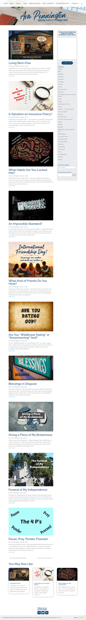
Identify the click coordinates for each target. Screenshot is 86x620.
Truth (59, 152)
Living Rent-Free (20, 63)
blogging (60, 74)
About (11, 3)
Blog (25, 3)
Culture (60, 87)
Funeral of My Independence (28, 489)
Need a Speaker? (48, 3)
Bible (59, 71)
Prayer (60, 122)
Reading (60, 127)
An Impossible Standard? (25, 223)
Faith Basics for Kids (64, 104)
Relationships (62, 134)
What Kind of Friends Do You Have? (28, 282)
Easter (60, 101)
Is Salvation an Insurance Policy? (30, 114)
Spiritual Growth (62, 139)
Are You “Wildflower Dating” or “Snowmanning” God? (29, 336)
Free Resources (35, 3)
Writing (60, 159)
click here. (59, 617)
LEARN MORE (67, 63)
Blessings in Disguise (23, 383)
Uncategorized (62, 154)
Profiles (60, 124)
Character (61, 79)
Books (18, 3)
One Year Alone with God (65, 119)
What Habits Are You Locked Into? (28, 171)
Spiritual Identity (62, 141)
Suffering (60, 144)
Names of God (62, 117)
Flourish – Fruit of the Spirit (66, 109)
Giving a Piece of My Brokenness (30, 435)
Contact (75, 3)
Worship (60, 157)
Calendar (60, 76)
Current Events (62, 89)
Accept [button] (81, 617)
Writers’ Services (62, 3)
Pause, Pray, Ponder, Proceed (28, 539)
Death (59, 99)
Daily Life (60, 92)
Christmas (61, 81)
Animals (60, 69)
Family (60, 106)
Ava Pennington (14, 66)
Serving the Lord (63, 136)
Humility (60, 114)
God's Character (62, 111)
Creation (60, 84)
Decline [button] (76, 617)
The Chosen (61, 149)
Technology (61, 146)
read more (12, 76)
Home (6, 3)
